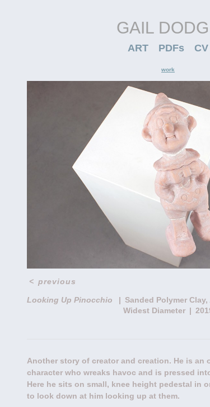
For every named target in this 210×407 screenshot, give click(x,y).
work (168, 69)
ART (138, 48)
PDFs (171, 48)
